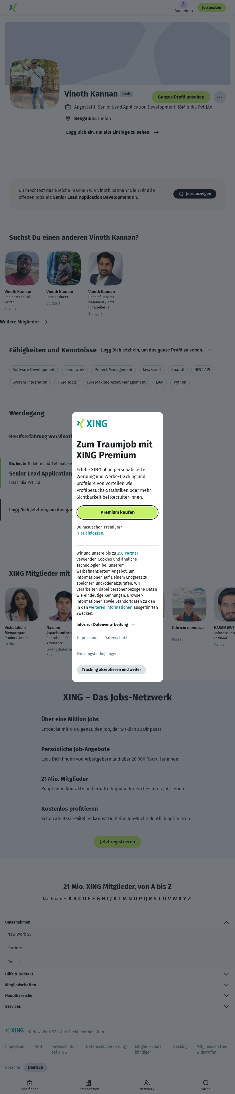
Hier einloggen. (90, 533)
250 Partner (127, 553)
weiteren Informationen (110, 607)
